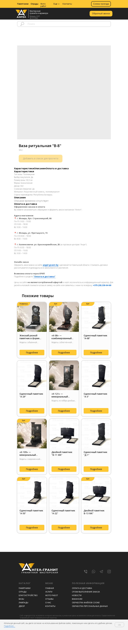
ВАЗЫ (21, 599)
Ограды (34, 3)
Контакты (67, 3)
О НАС (48, 602)
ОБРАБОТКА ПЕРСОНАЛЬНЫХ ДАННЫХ (90, 606)
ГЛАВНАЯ (49, 588)
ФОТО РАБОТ (51, 595)
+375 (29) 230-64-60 (102, 285)
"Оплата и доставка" (44, 276)
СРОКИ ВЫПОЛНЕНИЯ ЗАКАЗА (86, 591)
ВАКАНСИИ (77, 599)
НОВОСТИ (76, 595)
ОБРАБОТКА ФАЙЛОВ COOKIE (86, 602)
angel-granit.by (50, 265)
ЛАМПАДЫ (23, 602)
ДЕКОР (22, 606)
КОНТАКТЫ (50, 606)
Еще (55, 3)
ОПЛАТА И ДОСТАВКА (82, 588)
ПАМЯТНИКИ (24, 588)
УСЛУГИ (48, 591)
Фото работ (43, 5)
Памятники (23, 3)
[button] (101, 13)
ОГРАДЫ (23, 591)
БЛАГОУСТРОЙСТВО (28, 595)
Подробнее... (9, 626)
